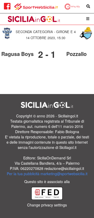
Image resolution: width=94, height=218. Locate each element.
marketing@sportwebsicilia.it (63, 173)
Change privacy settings (47, 204)
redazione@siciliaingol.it (64, 168)
